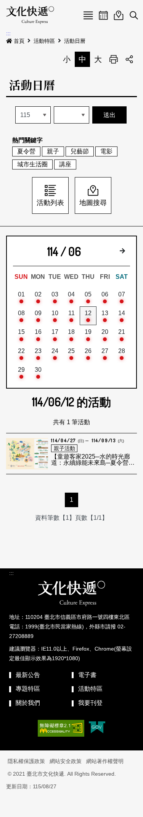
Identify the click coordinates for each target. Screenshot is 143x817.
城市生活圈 (32, 164)
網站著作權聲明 (105, 761)
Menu (88, 15)
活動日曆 (74, 41)
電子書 (87, 675)
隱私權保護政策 (26, 761)
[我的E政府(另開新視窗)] (97, 728)
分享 (129, 59)
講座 (65, 164)
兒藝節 (80, 151)
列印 (113, 59)
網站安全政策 (66, 761)
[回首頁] (30, 15)
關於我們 (28, 703)
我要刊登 (90, 703)
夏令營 (26, 151)
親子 (53, 151)
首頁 (19, 41)
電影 (106, 151)
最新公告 (28, 675)
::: (8, 33)
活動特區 (44, 41)
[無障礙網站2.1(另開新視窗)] (61, 728)
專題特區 (28, 688)
